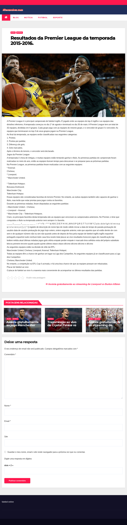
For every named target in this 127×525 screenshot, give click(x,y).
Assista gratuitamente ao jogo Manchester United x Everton (22, 325)
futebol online (8, 502)
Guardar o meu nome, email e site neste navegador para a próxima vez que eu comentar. (46, 452)
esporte (58, 17)
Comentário (10, 354)
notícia (28, 17)
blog (16, 17)
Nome (7, 406)
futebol (43, 17)
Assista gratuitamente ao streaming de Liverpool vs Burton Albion (84, 284)
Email (7, 421)
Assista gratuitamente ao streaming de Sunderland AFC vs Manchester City (104, 326)
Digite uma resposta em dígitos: (18, 459)
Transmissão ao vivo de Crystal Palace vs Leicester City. (61, 325)
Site (6, 437)
